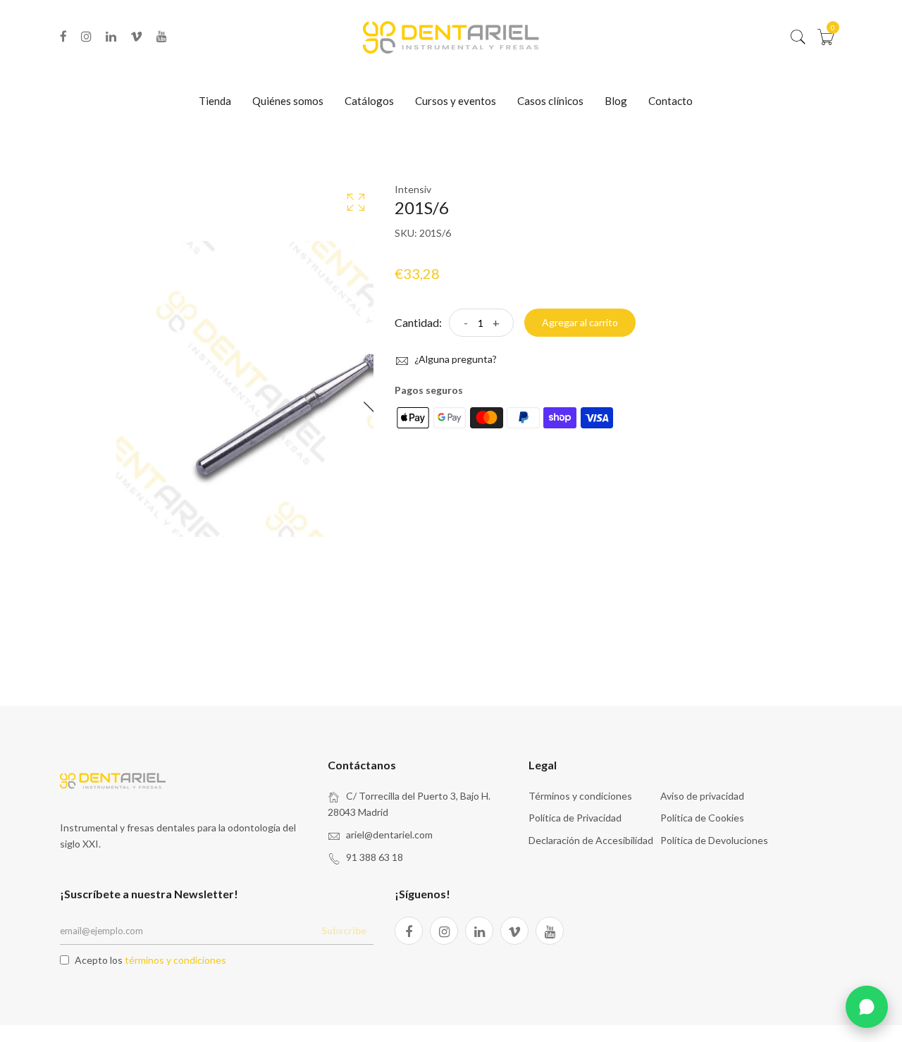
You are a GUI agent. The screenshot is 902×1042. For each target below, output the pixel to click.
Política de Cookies (702, 818)
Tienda (215, 100)
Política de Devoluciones (714, 840)
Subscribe (343, 930)
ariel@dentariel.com (389, 835)
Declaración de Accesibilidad (591, 840)
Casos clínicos (550, 100)
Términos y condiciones (580, 796)
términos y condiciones (175, 960)
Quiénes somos (287, 100)
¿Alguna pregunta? (454, 359)
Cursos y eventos (455, 100)
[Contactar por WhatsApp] (867, 1007)
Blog (616, 100)
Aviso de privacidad (702, 796)
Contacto (670, 100)
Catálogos (369, 100)
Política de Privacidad (575, 818)
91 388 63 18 (374, 857)
